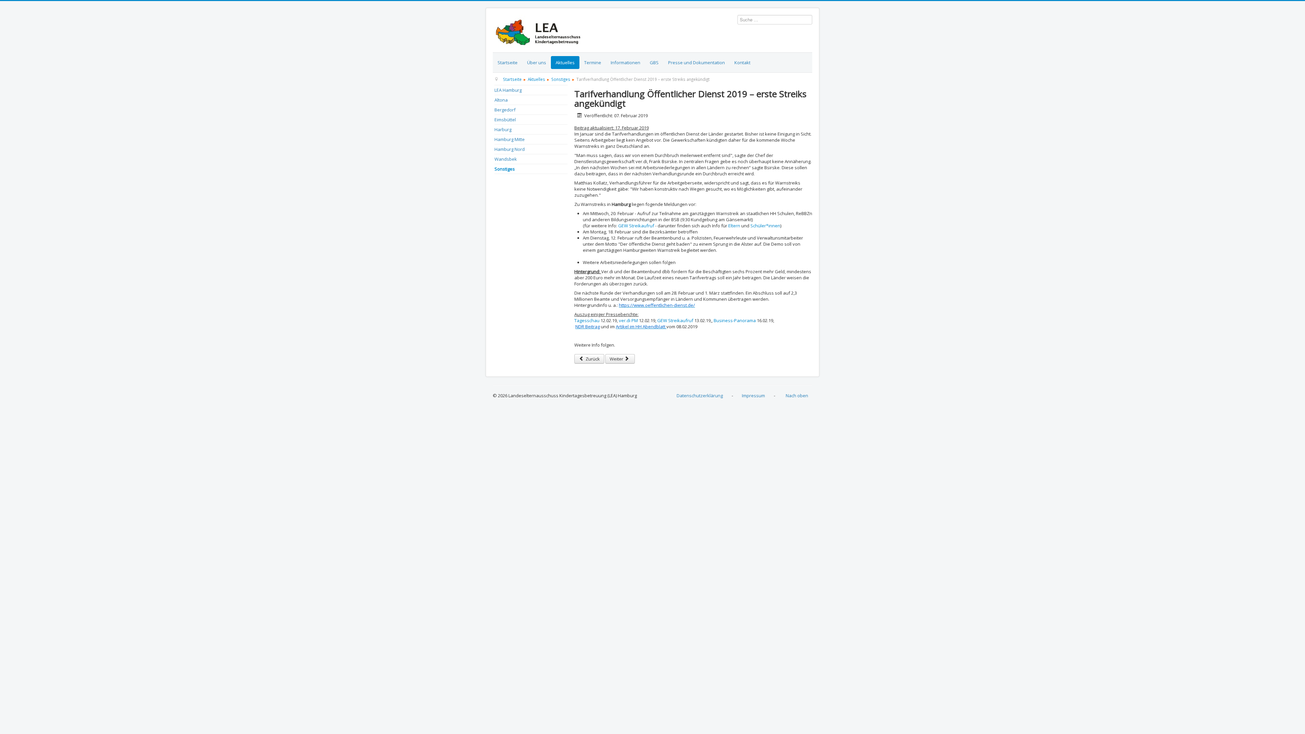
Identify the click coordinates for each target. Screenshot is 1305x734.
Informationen (625, 62)
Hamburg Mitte (509, 139)
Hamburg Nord (509, 149)
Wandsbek (505, 159)
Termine (592, 62)
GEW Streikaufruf (636, 226)
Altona (501, 100)
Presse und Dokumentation (696, 62)
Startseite (508, 62)
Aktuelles (565, 62)
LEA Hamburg (508, 90)
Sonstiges (504, 169)
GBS (654, 62)
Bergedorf (505, 110)
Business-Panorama (735, 320)
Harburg (502, 129)
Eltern (734, 226)
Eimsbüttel (505, 120)
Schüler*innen (765, 226)
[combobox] (774, 19)
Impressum (753, 395)
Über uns (536, 62)
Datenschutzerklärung (700, 395)
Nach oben (797, 395)
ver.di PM (629, 320)
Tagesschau (586, 320)
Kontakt (742, 62)
